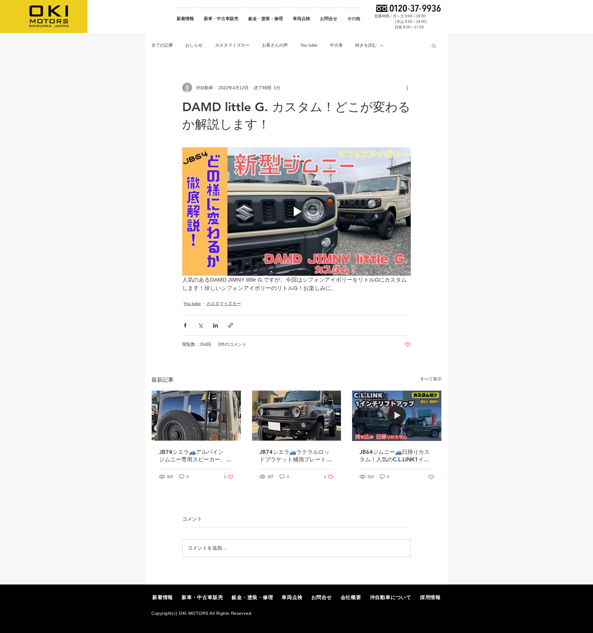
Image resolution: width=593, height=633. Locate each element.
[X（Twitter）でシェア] (200, 325)
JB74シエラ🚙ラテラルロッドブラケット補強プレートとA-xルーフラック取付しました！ (295, 455)
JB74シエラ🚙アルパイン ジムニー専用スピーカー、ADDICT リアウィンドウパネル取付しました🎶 (195, 455)
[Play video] (296, 211)
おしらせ (194, 45)
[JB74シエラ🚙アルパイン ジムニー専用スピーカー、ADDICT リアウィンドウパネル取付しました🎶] (196, 416)
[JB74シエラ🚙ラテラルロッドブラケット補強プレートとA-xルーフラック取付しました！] (296, 416)
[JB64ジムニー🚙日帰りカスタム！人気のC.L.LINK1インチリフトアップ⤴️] (396, 416)
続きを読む (366, 45)
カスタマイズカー (232, 45)
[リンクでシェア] (230, 325)
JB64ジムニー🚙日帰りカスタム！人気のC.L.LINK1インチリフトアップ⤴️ (395, 455)
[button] (434, 45)
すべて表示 (431, 378)
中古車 (336, 45)
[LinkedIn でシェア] (215, 325)
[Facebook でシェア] (185, 325)
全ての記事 (162, 45)
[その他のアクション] (407, 87)
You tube (309, 45)
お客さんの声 (275, 45)
